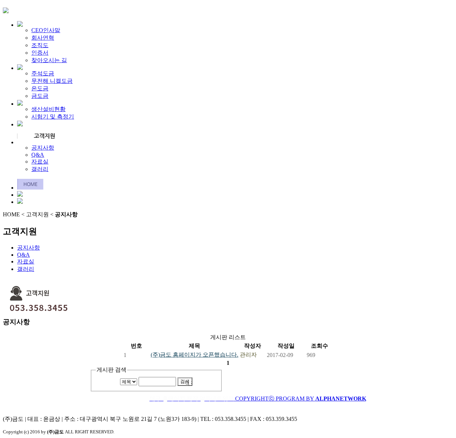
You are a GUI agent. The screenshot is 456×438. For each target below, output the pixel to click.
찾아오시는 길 (49, 60)
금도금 (39, 96)
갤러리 (39, 169)
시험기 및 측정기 (52, 117)
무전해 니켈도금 (52, 81)
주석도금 (42, 73)
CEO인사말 (45, 30)
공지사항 (42, 148)
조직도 (39, 45)
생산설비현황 (48, 109)
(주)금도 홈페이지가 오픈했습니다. (194, 355)
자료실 (39, 161)
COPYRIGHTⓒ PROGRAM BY (258, 399)
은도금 (39, 88)
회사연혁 (42, 38)
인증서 (39, 53)
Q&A (37, 155)
